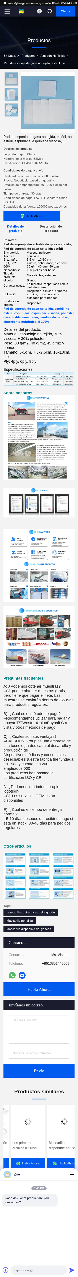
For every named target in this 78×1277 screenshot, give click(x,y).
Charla (65, 11)
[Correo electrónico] (22, 975)
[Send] (71, 1270)
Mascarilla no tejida (19, 920)
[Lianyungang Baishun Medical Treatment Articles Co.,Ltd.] (21, 11)
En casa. (9, 55)
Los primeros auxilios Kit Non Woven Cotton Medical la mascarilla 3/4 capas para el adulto (20, 1146)
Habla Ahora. (39, 989)
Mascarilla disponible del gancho (28, 929)
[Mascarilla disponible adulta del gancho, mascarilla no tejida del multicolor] (57, 1122)
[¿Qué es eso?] (12, 975)
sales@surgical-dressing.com (28, 3)
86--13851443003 (64, 3)
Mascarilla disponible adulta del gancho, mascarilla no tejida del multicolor (57, 1146)
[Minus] (72, 1174)
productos (28, 55)
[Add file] (6, 1270)
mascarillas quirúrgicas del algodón (30, 912)
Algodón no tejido (53, 55)
